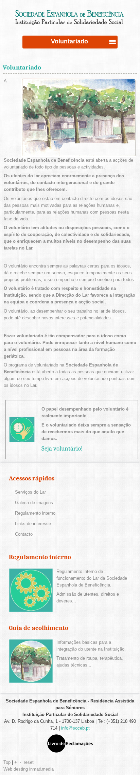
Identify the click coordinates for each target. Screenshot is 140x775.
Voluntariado (22, 67)
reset (29, 762)
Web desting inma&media (28, 769)
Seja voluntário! (62, 448)
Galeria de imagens (34, 502)
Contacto (24, 534)
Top (7, 762)
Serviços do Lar (30, 492)
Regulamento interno (35, 513)
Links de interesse (33, 523)
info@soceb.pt (75, 728)
